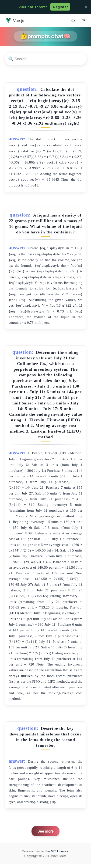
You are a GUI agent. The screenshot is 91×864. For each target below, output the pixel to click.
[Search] (73, 20)
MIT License (59, 851)
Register (60, 7)
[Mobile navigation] (83, 20)
